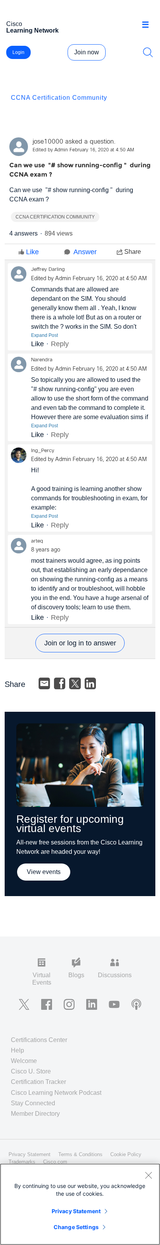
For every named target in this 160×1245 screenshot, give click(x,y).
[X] (75, 683)
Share (132, 251)
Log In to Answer (80, 643)
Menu (148, 24)
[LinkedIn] (90, 683)
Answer (85, 252)
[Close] (148, 1175)
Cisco (32, 27)
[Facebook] (60, 683)
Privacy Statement (76, 1211)
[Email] (44, 683)
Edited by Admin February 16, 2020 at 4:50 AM (83, 150)
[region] (80, 1204)
